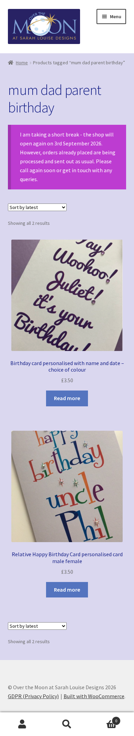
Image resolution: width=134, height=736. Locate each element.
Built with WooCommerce (94, 696)
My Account (22, 724)
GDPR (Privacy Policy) (33, 696)
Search (67, 724)
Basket (103, 718)
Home (22, 62)
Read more (67, 398)
